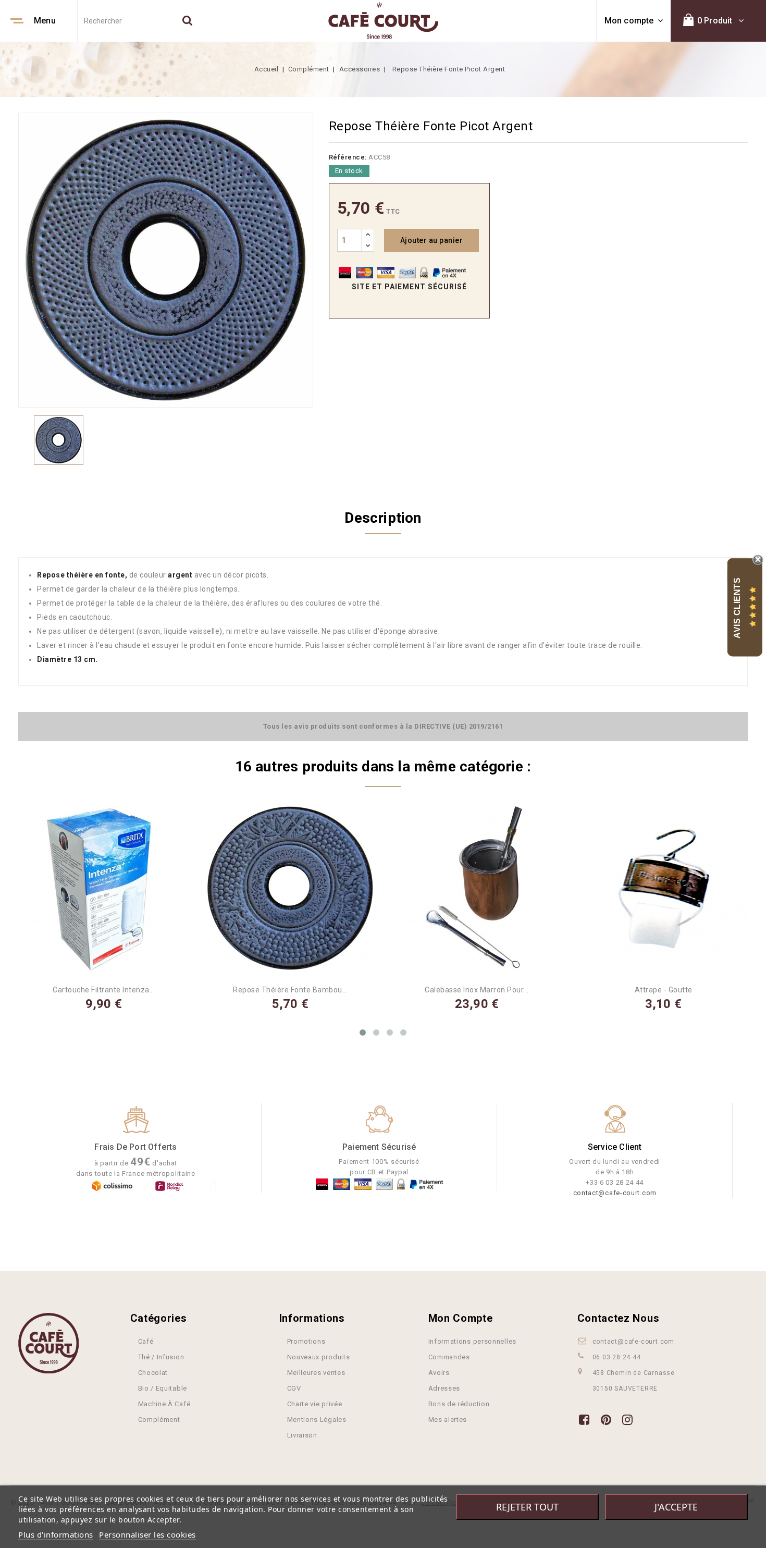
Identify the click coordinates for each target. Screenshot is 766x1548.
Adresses (444, 1388)
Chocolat (153, 1373)
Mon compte (460, 1318)
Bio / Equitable (163, 1388)
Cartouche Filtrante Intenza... (104, 990)
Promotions (306, 1341)
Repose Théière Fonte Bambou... (290, 990)
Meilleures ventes (316, 1373)
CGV (294, 1388)
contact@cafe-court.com (615, 1193)
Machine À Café (164, 1404)
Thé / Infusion (161, 1357)
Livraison (302, 1435)
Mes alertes (447, 1419)
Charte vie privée (314, 1404)
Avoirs (439, 1373)
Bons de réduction (459, 1404)
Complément (159, 1419)
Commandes (449, 1357)
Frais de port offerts (135, 1147)
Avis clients (737, 607)
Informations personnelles (472, 1341)
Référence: (348, 157)
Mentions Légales (317, 1419)
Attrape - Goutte (664, 990)
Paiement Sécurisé (379, 1147)
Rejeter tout (527, 1507)
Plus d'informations (55, 1534)
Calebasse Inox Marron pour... (477, 990)
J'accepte (676, 1507)
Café (146, 1341)
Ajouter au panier (431, 240)
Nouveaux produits (318, 1357)
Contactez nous (618, 1318)
